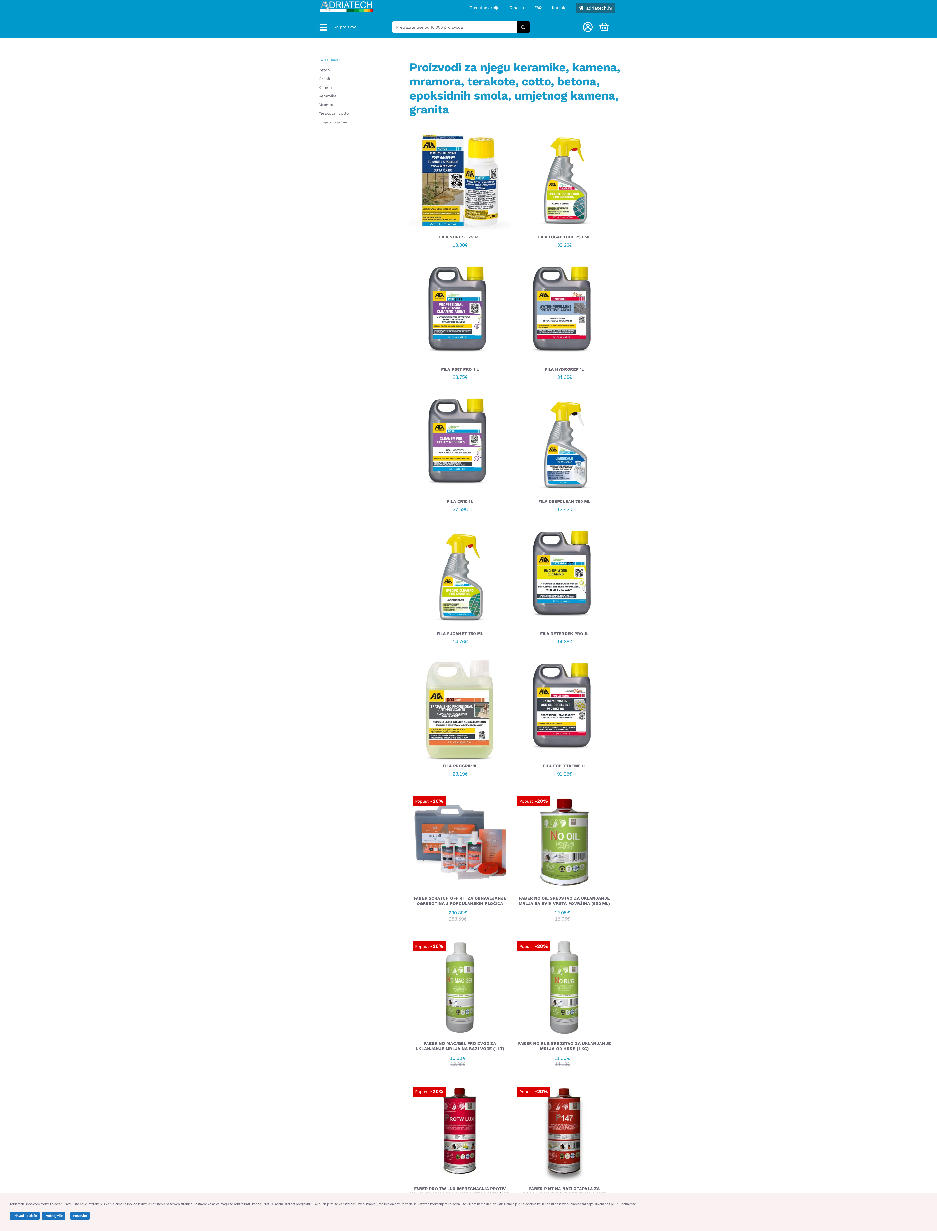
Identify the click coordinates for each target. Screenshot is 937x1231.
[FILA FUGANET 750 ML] (460, 530)
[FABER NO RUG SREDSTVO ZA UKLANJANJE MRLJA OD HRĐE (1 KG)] (564, 939)
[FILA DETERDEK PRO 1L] (564, 530)
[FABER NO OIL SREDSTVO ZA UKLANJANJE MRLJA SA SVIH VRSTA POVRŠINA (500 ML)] (564, 794)
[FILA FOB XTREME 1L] (564, 662)
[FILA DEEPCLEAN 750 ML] (564, 397)
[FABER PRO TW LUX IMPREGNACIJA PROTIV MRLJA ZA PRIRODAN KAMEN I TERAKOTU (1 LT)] (460, 1085)
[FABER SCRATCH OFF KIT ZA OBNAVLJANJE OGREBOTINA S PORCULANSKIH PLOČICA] (460, 794)
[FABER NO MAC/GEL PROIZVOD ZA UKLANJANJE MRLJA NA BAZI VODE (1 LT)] (460, 939)
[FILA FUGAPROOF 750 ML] (564, 133)
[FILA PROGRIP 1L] (460, 662)
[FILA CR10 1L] (460, 397)
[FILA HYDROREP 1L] (564, 265)
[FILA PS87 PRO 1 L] (460, 265)
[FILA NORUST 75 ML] (460, 133)
